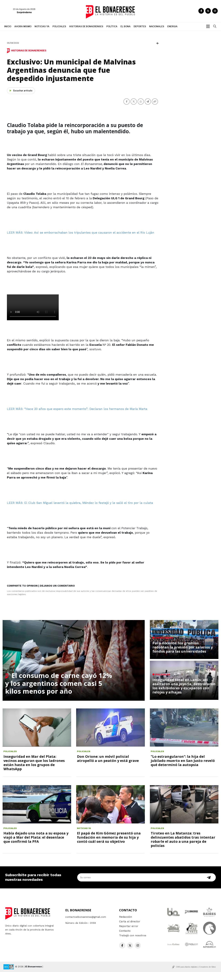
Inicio (7, 26)
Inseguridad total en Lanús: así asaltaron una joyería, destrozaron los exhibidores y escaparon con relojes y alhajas (183, 685)
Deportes (140, 26)
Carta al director (129, 921)
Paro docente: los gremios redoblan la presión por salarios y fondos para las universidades (182, 647)
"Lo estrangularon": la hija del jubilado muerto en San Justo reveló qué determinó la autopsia (183, 760)
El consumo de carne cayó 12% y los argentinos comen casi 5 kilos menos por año (58, 683)
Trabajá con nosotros (132, 935)
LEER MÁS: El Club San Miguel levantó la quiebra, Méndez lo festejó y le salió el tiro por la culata (80, 503)
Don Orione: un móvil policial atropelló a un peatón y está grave (108, 758)
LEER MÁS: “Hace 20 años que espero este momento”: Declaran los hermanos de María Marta (77, 409)
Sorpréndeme (24, 12)
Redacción (125, 916)
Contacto (125, 930)
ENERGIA (172, 26)
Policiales (59, 26)
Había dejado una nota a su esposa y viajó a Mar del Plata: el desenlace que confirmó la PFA (35, 837)
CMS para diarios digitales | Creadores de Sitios (196, 967)
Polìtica (111, 26)
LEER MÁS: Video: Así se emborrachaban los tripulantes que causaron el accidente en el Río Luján (80, 232)
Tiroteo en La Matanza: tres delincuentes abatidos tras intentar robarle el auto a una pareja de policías (183, 839)
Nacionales (156, 26)
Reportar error (128, 926)
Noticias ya (42, 26)
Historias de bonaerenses (86, 26)
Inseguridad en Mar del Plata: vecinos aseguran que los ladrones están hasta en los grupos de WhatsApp (34, 762)
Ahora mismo (22, 26)
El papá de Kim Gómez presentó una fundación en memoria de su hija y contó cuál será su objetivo (109, 837)
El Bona (126, 26)
